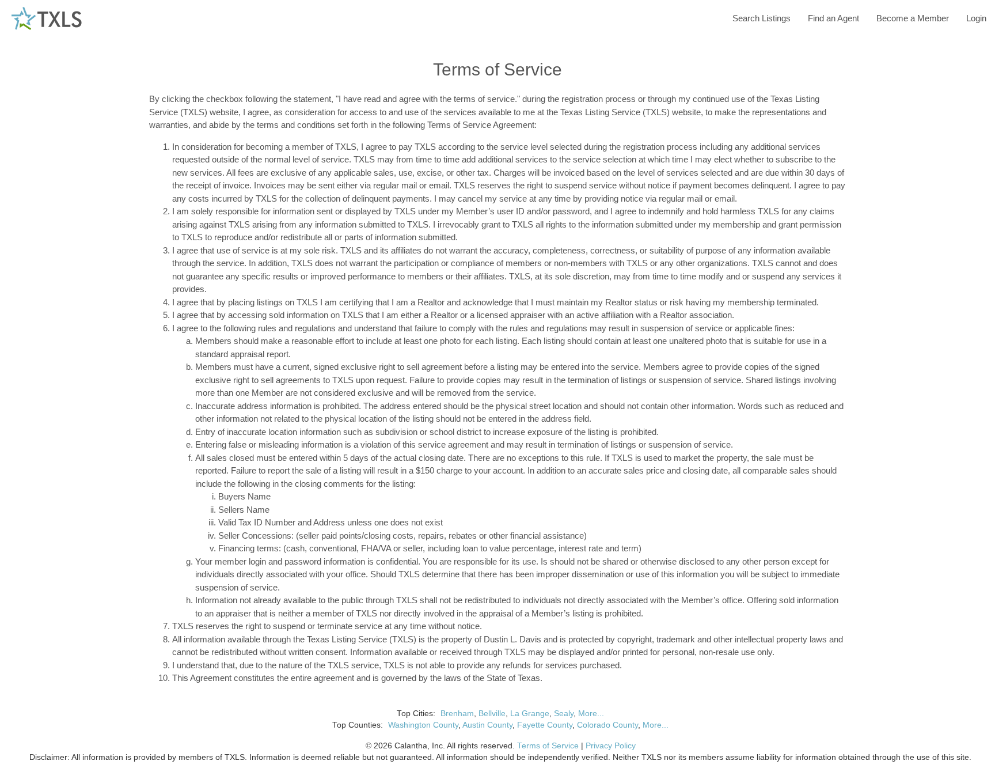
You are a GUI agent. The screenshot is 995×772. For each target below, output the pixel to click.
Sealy (564, 713)
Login (976, 18)
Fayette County (544, 725)
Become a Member (912, 18)
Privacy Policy (611, 745)
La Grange (529, 713)
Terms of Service (548, 745)
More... (591, 713)
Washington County (423, 725)
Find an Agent (833, 18)
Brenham (457, 713)
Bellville (492, 713)
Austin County (487, 725)
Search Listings (761, 18)
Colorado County (607, 725)
